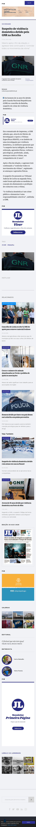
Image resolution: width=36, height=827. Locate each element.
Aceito (28, 822)
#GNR (4, 245)
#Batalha (10, 245)
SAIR (29, 3)
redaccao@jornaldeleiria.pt (9, 91)
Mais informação (11, 825)
